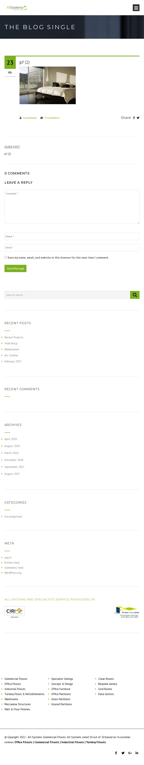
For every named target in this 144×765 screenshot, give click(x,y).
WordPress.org (12, 573)
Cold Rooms (105, 689)
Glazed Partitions (61, 704)
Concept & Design (62, 684)
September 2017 (14, 467)
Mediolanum (11, 349)
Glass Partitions (60, 699)
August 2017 (12, 474)
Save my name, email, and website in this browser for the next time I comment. (58, 257)
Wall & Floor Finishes (17, 709)
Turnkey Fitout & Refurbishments (24, 694)
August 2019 (12, 446)
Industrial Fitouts (15, 689)
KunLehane (30, 118)
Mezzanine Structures (17, 704)
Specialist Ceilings (62, 679)
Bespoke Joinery (107, 684)
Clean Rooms (106, 679)
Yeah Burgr (11, 343)
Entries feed (11, 562)
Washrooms (11, 699)
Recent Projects (13, 337)
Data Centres (106, 694)
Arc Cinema (11, 355)
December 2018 (13, 460)
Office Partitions (61, 694)
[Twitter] (138, 117)
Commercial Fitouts (15, 679)
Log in (7, 557)
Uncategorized (13, 516)
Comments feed (13, 567)
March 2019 (11, 453)
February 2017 (13, 361)
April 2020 (10, 439)
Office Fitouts (12, 684)
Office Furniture (60, 689)
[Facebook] (134, 117)
